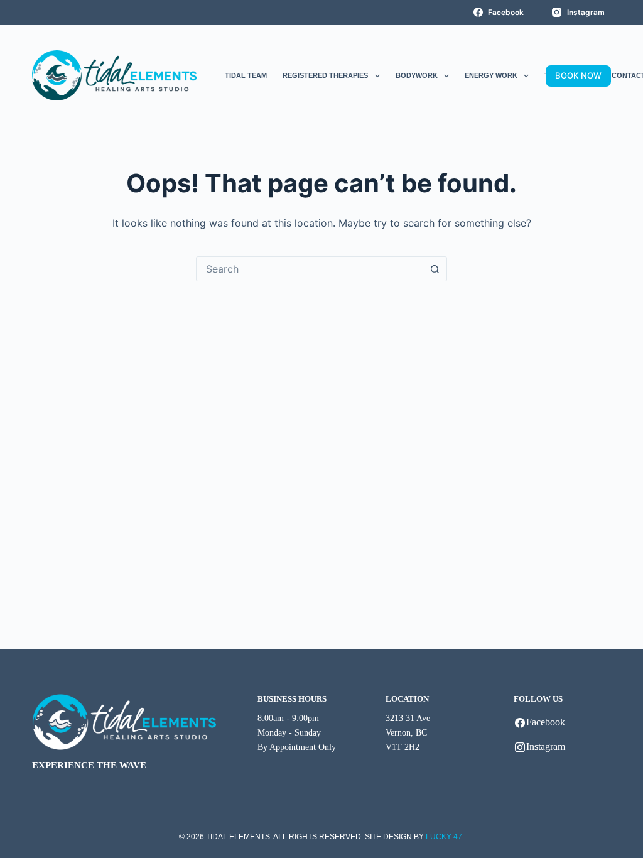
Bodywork (417, 75)
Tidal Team (246, 75)
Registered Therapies (325, 75)
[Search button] (434, 269)
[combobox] (310, 268)
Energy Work (491, 75)
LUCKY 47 (444, 836)
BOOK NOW (578, 75)
